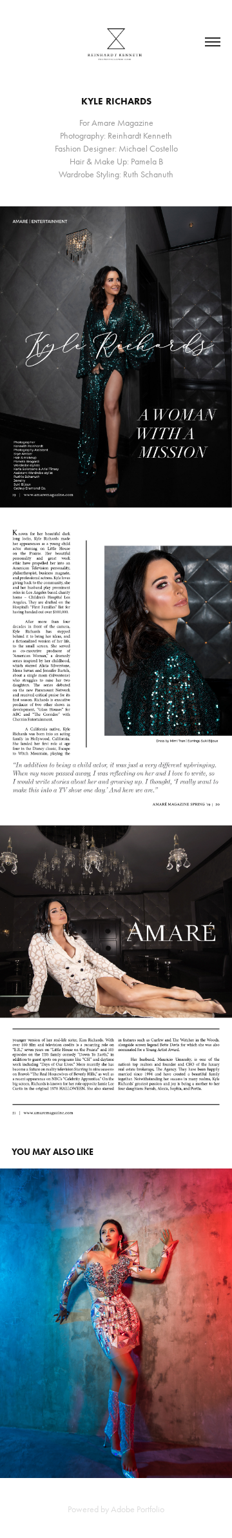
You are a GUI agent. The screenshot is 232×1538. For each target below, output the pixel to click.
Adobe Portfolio (137, 1509)
